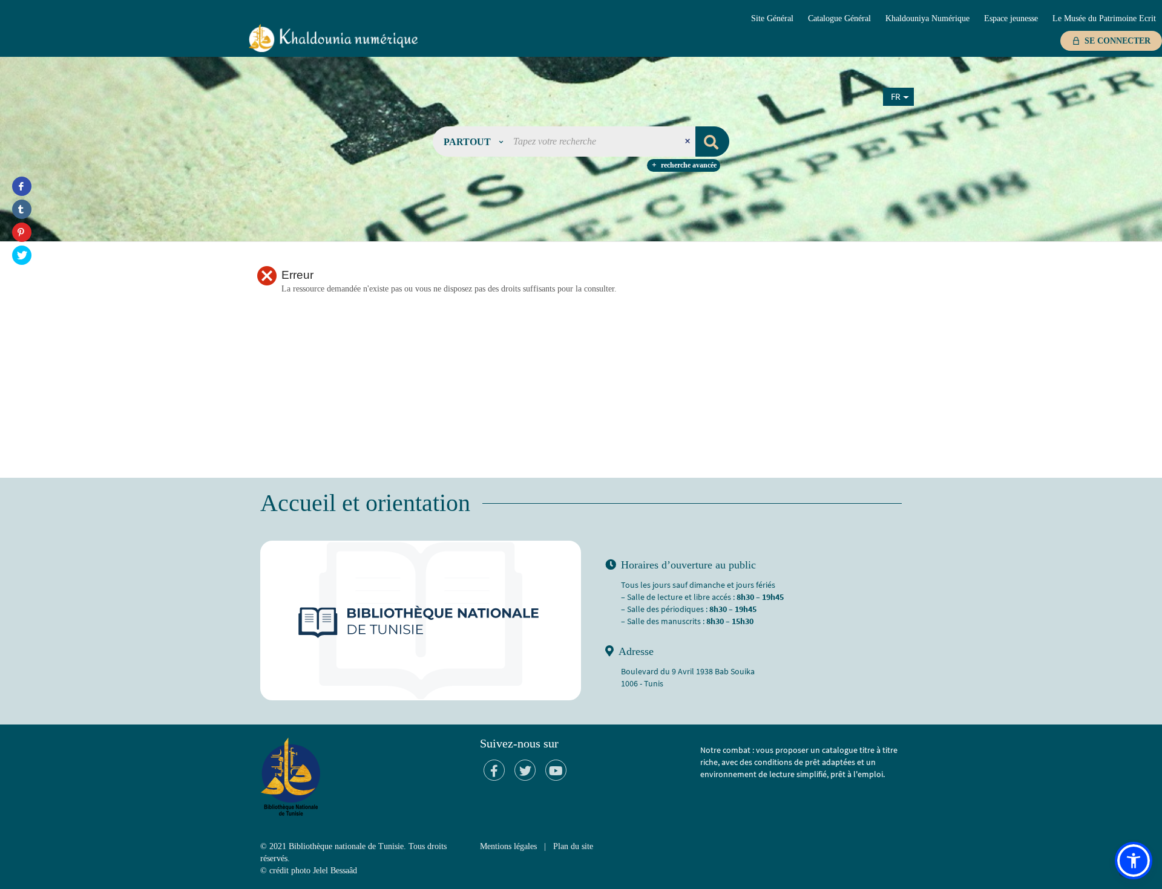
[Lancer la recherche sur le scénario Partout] (712, 141)
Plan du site (573, 846)
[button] (473, 141)
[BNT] (333, 37)
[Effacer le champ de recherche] (688, 141)
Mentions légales (508, 846)
